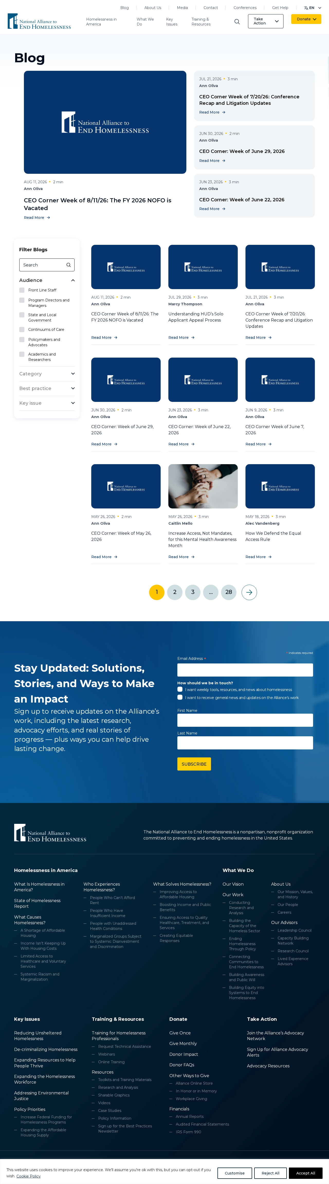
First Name (187, 710)
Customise (235, 1173)
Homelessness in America (101, 22)
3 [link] (192, 592)
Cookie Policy (28, 1176)
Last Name (187, 733)
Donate (304, 19)
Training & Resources (201, 22)
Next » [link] (249, 592)
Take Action (260, 21)
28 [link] (228, 592)
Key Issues (171, 22)
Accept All (305, 1173)
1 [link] (157, 592)
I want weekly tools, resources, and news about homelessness (238, 689)
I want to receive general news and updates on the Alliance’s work (242, 697)
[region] (164, 1171)
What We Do (145, 22)
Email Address (191, 659)
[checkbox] (47, 291)
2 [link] (174, 592)
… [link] (211, 592)
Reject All (270, 1173)
